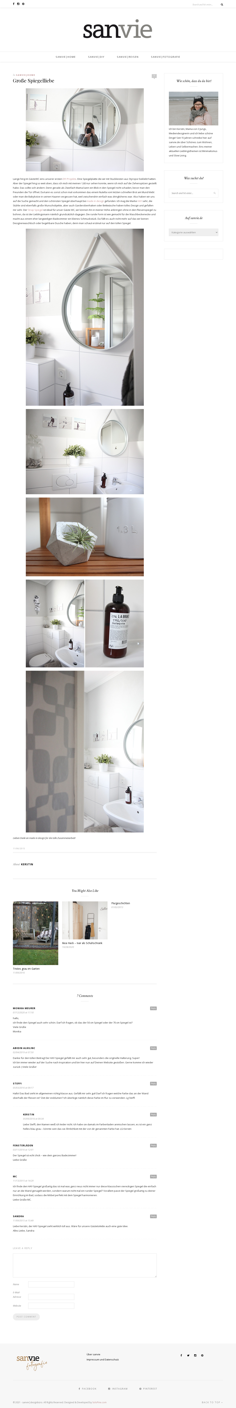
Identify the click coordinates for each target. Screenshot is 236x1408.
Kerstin (27, 864)
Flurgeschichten (120, 903)
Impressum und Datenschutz (103, 1359)
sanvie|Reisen (128, 56)
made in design (95, 201)
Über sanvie (93, 1354)
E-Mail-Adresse (17, 1294)
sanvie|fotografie (165, 56)
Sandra (18, 1216)
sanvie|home (66, 56)
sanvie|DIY (96, 56)
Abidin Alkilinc (24, 1048)
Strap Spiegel (35, 210)
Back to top (211, 1402)
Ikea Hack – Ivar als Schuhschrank (82, 943)
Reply (153, 1008)
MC (15, 1176)
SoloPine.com (99, 1402)
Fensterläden (23, 1145)
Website (17, 1305)
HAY (140, 201)
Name (16, 1284)
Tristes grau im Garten (26, 968)
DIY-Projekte (69, 179)
